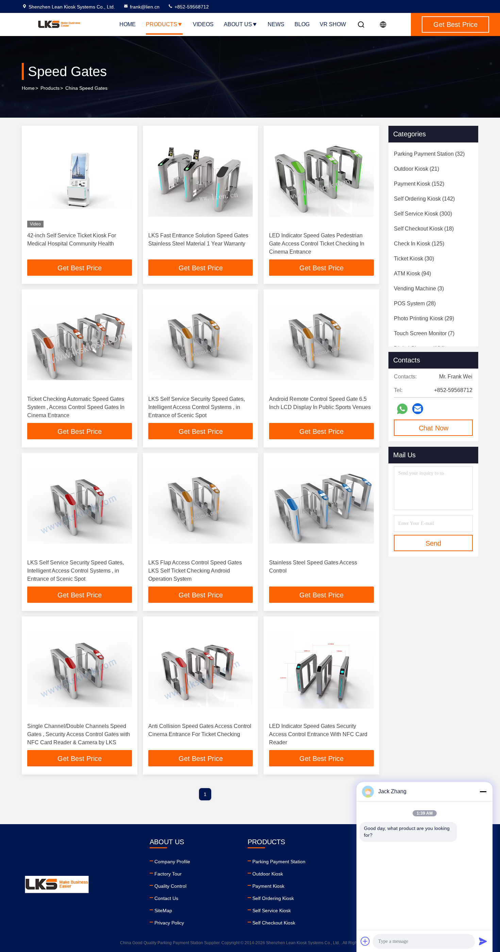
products (50, 88)
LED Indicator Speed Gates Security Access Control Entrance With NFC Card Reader (318, 734)
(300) (423, 214)
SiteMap (163, 910)
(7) (424, 333)
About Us (238, 24)
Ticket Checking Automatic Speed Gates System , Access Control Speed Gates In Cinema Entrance (75, 407)
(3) (419, 288)
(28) (415, 303)
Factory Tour (168, 874)
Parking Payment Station (278, 861)
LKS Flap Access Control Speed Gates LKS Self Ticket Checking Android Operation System (195, 571)
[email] (417, 408)
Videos (203, 24)
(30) (414, 258)
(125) (419, 244)
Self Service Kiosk (271, 910)
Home (127, 24)
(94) (412, 273)
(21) (416, 169)
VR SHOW (333, 24)
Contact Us (166, 898)
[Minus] (483, 791)
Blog (302, 24)
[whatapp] (402, 409)
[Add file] (365, 941)
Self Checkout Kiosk (273, 922)
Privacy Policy (169, 922)
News (276, 24)
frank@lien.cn (145, 7)
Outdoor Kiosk (267, 874)
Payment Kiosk (268, 886)
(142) (424, 199)
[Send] (483, 941)
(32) (429, 154)
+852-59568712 (191, 7)
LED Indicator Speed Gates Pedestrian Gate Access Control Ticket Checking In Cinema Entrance (316, 244)
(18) (424, 229)
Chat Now (433, 428)
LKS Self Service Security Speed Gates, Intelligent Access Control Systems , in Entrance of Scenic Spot (196, 407)
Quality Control (170, 886)
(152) (419, 184)
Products (161, 24)
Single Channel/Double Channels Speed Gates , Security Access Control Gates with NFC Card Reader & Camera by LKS (78, 734)
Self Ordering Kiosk (273, 898)
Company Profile (172, 861)
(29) (424, 318)
